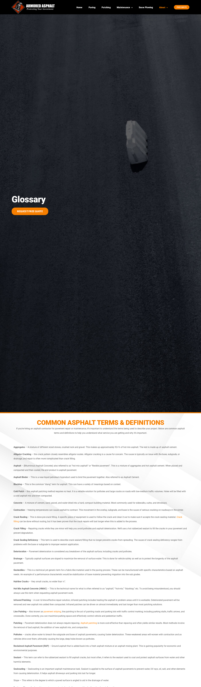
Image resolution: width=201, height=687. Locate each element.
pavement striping (52, 611)
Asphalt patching (89, 623)
